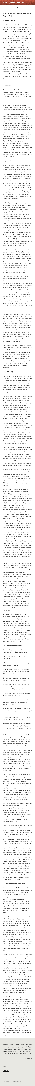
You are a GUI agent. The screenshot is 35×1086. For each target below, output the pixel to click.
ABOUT (5, 1066)
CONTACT (6, 1071)
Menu (18, 8)
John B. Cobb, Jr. (10, 20)
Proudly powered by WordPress (12, 1081)
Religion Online (14, 2)
